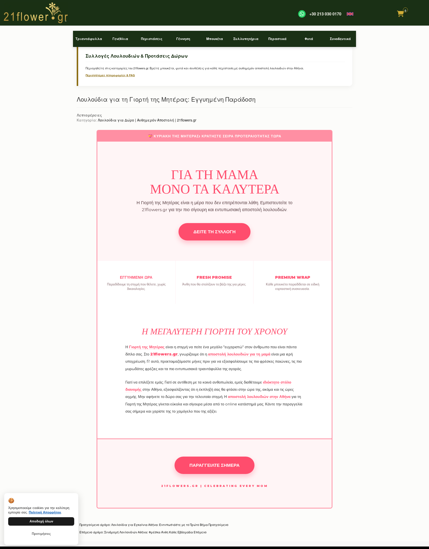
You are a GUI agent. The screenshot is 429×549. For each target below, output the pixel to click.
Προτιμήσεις (41, 534)
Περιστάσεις (151, 38)
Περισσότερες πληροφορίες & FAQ (110, 75)
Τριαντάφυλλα (88, 38)
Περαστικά (277, 38)
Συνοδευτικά (340, 38)
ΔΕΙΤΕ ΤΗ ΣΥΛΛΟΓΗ (214, 232)
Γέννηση (183, 38)
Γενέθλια (120, 38)
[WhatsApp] (302, 14)
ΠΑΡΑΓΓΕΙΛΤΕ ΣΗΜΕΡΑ (214, 465)
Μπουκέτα (214, 38)
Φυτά (309, 38)
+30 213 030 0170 (325, 14)
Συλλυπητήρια (245, 38)
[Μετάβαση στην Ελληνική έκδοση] (350, 14)
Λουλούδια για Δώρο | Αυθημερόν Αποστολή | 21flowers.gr (147, 120)
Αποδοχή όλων (41, 521)
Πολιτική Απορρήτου (45, 512)
